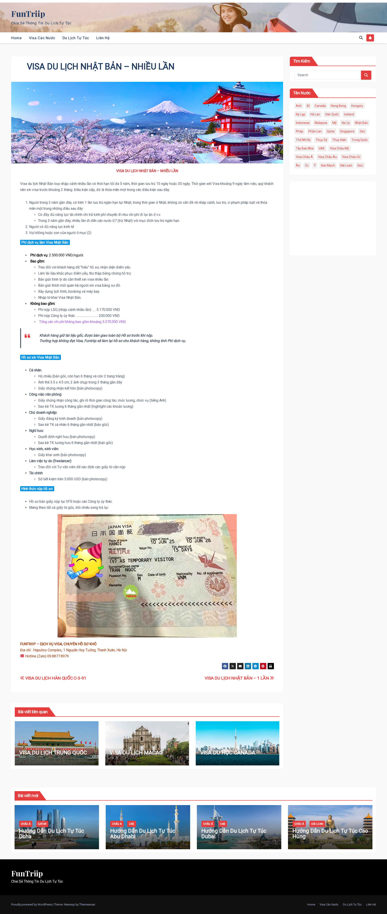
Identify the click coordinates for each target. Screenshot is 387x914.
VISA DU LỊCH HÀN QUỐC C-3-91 (55, 678)
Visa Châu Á (304, 157)
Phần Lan (315, 131)
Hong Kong (338, 106)
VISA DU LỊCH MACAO (136, 752)
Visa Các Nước (42, 38)
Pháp (299, 131)
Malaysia (321, 123)
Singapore (347, 131)
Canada (320, 106)
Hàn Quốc (332, 114)
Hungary (357, 106)
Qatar (331, 131)
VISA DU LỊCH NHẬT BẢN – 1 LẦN (237, 678)
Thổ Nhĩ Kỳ (303, 140)
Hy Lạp (300, 114)
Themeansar (87, 904)
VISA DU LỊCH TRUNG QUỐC (53, 752)
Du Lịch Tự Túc (75, 38)
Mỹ (334, 123)
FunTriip (28, 13)
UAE (322, 148)
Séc (362, 131)
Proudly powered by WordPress (32, 904)
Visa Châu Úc (351, 157)
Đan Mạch (328, 165)
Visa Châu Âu (327, 157)
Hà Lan (315, 114)
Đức (360, 165)
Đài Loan (346, 165)
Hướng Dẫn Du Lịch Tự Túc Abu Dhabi (142, 834)
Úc (307, 165)
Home (16, 38)
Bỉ (308, 106)
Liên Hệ (103, 38)
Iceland (349, 114)
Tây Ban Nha (305, 148)
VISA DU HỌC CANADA (227, 752)
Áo (298, 165)
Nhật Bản (361, 123)
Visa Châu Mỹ (339, 148)
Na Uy (346, 123)
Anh (299, 106)
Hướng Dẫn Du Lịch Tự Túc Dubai (233, 834)
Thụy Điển (339, 140)
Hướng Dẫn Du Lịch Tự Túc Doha (51, 834)
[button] (361, 38)
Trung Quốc (359, 140)
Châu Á (25, 823)
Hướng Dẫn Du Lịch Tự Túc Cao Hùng (330, 834)
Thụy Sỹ (321, 140)
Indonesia (303, 123)
